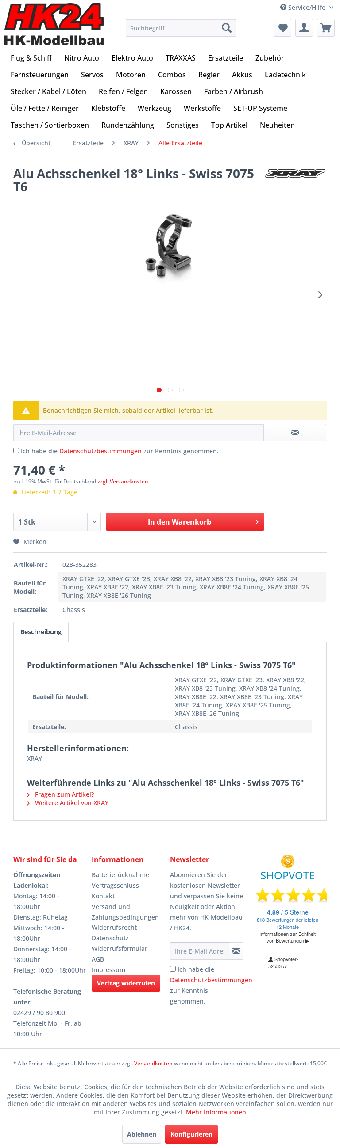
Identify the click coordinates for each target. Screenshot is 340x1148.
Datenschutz (110, 938)
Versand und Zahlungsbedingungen (125, 911)
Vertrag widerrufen (126, 983)
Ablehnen (141, 1134)
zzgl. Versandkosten (122, 481)
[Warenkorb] (326, 28)
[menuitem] (181, 28)
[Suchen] (226, 28)
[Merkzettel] (282, 28)
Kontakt (103, 896)
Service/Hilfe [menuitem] (306, 7)
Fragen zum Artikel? (63, 794)
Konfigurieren (191, 1134)
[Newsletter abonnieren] (236, 951)
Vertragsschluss (115, 885)
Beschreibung (41, 631)
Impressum (108, 970)
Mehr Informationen (216, 1112)
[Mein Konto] (304, 28)
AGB (98, 959)
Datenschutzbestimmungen (100, 451)
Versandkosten (153, 1063)
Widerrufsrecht (114, 927)
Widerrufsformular (119, 948)
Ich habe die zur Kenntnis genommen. (120, 451)
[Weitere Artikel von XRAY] (295, 182)
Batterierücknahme (120, 875)
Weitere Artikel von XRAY (70, 802)
